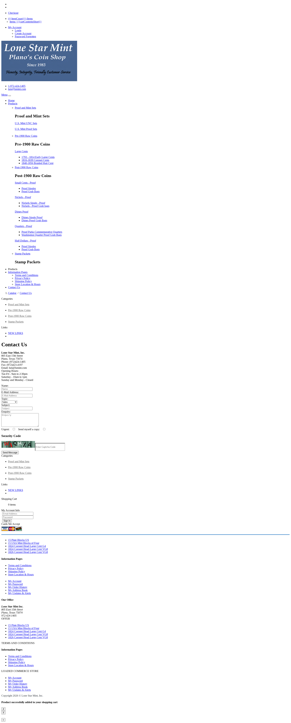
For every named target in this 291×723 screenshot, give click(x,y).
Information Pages (17, 272)
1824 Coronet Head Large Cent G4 (27, 546)
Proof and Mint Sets (25, 107)
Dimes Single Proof (32, 217)
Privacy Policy (22, 278)
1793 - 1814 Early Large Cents (38, 157)
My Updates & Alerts (19, 593)
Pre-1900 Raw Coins (26, 135)
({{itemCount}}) (20, 18)
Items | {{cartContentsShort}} (26, 21)
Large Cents (21, 151)
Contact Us (14, 287)
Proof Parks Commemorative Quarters (42, 231)
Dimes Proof (21, 211)
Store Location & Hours (27, 284)
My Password (15, 584)
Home (11, 100)
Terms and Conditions (26, 275)
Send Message (10, 452)
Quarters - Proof (23, 226)
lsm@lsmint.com (17, 89)
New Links (15, 333)
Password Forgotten (25, 36)
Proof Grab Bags (31, 191)
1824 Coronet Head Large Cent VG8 (28, 549)
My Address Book (18, 590)
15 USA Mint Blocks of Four (23, 543)
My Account (14, 581)
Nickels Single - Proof (33, 202)
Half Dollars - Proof (25, 240)
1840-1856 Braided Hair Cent (37, 163)
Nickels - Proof (23, 197)
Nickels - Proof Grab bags (35, 206)
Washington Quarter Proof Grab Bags (42, 234)
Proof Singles (29, 188)
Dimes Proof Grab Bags (34, 220)
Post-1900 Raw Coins (26, 167)
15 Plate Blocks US (18, 540)
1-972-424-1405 (16, 86)
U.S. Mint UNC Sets (26, 123)
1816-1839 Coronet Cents (35, 160)
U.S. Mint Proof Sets (26, 129)
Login (18, 30)
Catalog (12, 293)
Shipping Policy (23, 281)
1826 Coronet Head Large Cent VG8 (28, 552)
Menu (4, 94)
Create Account (23, 33)
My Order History (17, 587)
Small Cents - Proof (25, 182)
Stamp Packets (22, 253)
